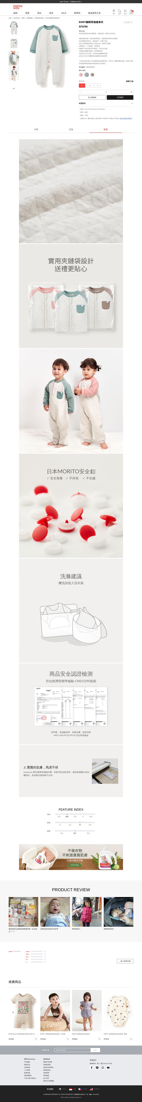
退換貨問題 (47, 1064)
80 (90, 85)
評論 (71, 129)
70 (82, 85)
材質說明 (82, 103)
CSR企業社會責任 (30, 1078)
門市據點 (27, 1062)
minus (81, 92)
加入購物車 (92, 97)
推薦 (106, 129)
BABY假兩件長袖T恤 (111, 1034)
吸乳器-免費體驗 (48, 1081)
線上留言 (46, 1078)
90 (97, 85)
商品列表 (17, 18)
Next (14, 88)
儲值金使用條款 (48, 1067)
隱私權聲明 (27, 1075)
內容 (36, 129)
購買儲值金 (47, 1070)
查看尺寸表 (129, 81)
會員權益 (46, 1075)
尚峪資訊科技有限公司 (75, 1097)
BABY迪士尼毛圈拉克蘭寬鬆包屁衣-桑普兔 (23, 1035)
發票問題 (46, 1073)
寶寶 (23, 18)
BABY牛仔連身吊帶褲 (48, 1034)
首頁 (10, 18)
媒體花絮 (27, 1073)
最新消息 (27, 1064)
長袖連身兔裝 (39, 18)
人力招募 (27, 1070)
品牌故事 (27, 1067)
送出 (95, 1050)
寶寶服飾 (30, 18)
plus (131, 92)
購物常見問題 (47, 1062)
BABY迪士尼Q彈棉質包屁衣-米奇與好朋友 (87, 1035)
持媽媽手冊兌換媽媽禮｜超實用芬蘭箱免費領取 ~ (71, 1)
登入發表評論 (126, 961)
